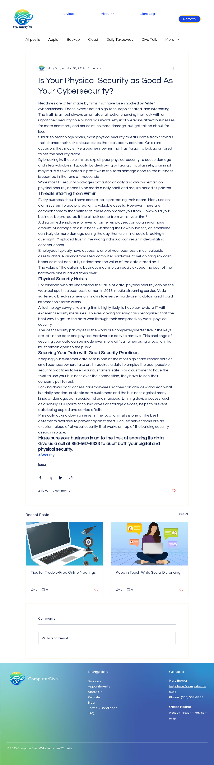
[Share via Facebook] (40, 478)
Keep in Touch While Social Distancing (148, 572)
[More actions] (173, 68)
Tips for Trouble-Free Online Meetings (63, 572)
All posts (32, 40)
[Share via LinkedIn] (61, 478)
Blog (91, 702)
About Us (95, 692)
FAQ (91, 713)
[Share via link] (71, 478)
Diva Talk (149, 40)
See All (184, 514)
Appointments (99, 686)
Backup (73, 40)
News (42, 464)
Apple (53, 40)
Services (94, 681)
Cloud (93, 40)
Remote (94, 697)
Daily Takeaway (119, 40)
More (169, 40)
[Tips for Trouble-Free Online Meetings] (64, 543)
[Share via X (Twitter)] (50, 478)
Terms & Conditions (102, 708)
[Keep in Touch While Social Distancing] (149, 543)
